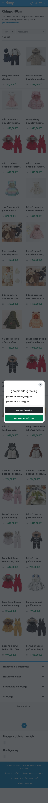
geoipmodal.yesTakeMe (24, 418)
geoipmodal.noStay (24, 410)
